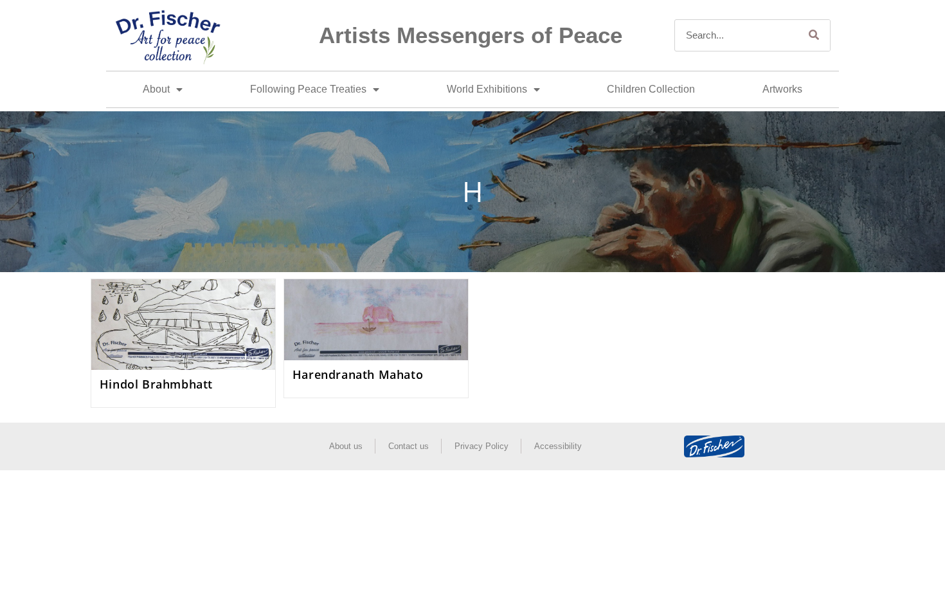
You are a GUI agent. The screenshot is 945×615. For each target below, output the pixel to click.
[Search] (814, 35)
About (156, 89)
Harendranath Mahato (357, 374)
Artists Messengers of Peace (470, 35)
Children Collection (651, 89)
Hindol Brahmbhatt (156, 384)
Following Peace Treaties (308, 89)
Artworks (782, 89)
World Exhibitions (487, 89)
